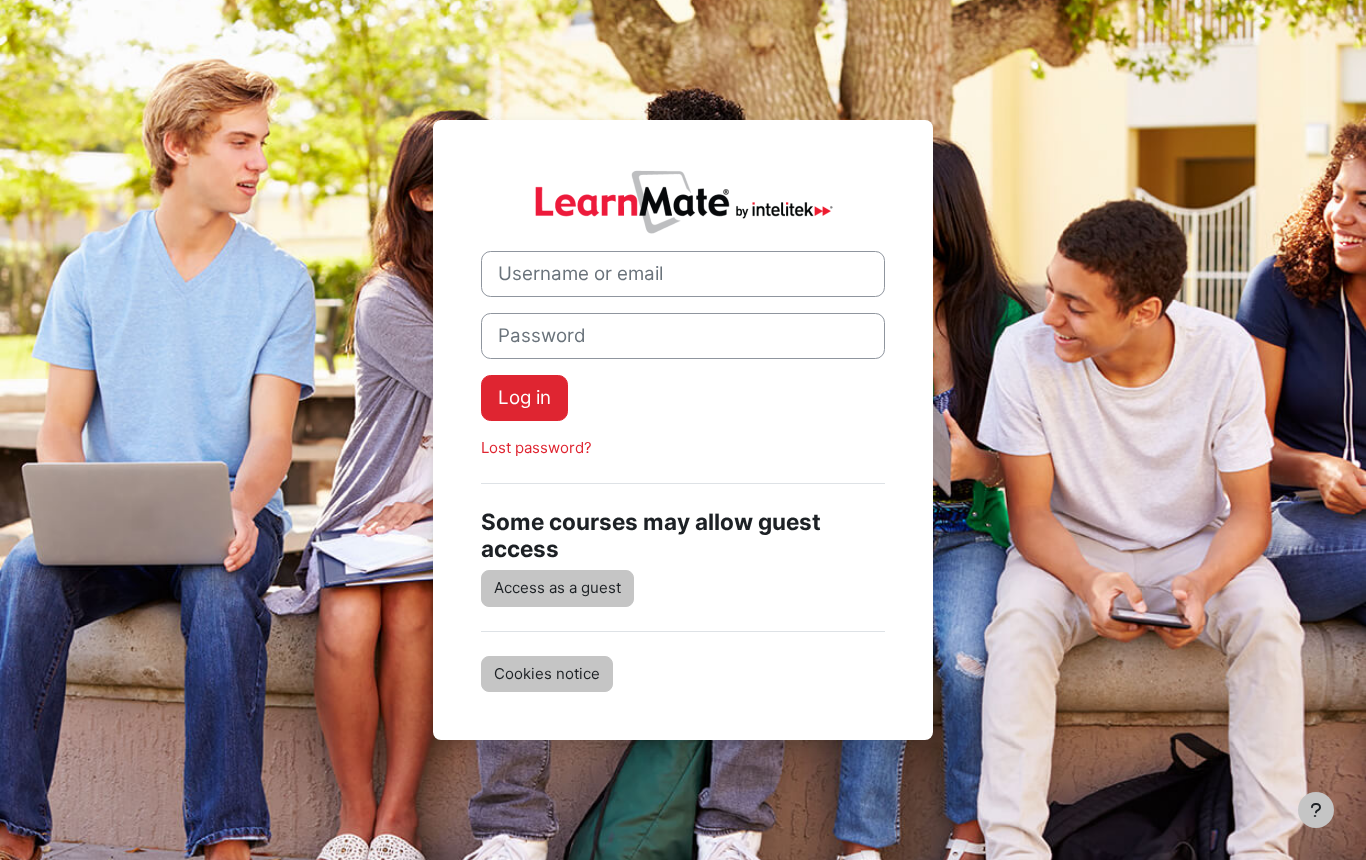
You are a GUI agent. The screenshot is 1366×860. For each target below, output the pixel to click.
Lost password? (536, 447)
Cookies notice (547, 673)
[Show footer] (1316, 810)
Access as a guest (557, 587)
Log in (524, 397)
